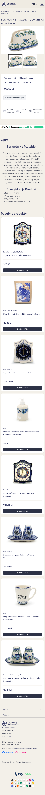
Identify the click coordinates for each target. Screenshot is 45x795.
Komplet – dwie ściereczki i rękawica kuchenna (21, 314)
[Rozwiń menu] (42, 4)
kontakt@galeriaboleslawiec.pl (25, 748)
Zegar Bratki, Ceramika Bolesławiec (17, 255)
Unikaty (21, 252)
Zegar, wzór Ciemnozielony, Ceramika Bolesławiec (18, 494)
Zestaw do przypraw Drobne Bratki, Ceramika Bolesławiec (21, 679)
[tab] (21, 51)
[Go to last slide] (9, 61)
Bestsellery (6, 252)
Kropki (15, 311)
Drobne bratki (7, 675)
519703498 (6, 736)
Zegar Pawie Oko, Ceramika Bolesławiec (19, 373)
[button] (15, 61)
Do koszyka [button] (22, 270)
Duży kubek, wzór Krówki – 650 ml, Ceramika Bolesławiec (21, 618)
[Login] (37, 4)
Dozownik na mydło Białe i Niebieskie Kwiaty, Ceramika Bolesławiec (21, 433)
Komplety (9, 311)
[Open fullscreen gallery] (43, 52)
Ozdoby (16, 252)
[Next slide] (35, 61)
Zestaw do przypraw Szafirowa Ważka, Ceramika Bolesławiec (18, 556)
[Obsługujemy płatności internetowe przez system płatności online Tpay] (22, 780)
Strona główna (5, 11)
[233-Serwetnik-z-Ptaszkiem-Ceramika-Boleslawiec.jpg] (22, 40)
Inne (13, 11)
